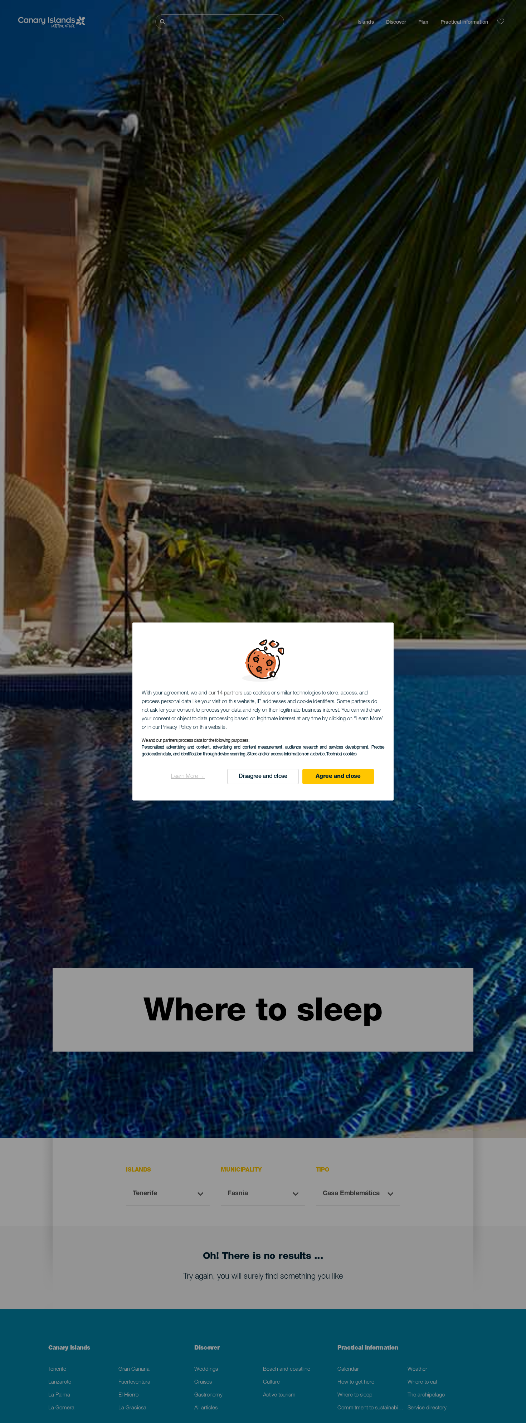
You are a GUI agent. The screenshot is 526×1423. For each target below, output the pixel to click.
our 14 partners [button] (226, 693)
